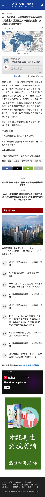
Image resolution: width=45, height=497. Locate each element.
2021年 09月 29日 (8, 28)
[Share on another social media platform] (38, 168)
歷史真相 (34, 484)
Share (39, 72)
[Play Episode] (6, 67)
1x (16, 68)
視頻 (36, 487)
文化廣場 (15, 484)
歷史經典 (24, 484)
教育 (29, 487)
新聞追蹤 (9, 13)
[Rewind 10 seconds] (12, 68)
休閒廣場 (5, 487)
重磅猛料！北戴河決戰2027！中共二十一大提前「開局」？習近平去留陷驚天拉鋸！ (17, 251)
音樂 (23, 487)
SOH (10, 161)
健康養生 (5, 484)
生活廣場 (28, 482)
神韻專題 (15, 487)
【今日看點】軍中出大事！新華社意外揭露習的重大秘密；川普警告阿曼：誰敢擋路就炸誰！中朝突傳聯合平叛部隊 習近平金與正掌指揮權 (25, 320)
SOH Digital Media (33, 491)
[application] (22, 382)
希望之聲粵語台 (12, 491)
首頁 (3, 13)
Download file (20, 76)
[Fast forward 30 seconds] (21, 68)
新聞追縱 (38, 161)
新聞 (10, 482)
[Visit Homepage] (22, 4)
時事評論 (18, 482)
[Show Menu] (3, 5)
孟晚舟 (16, 161)
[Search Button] (42, 5)
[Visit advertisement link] (22, 433)
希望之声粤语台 (27, 161)
